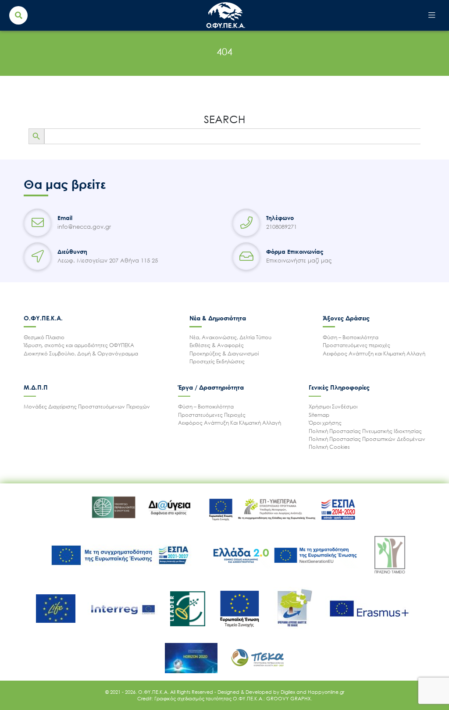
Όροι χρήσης (325, 422)
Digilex (288, 692)
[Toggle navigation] (431, 15)
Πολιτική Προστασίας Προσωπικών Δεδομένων (367, 439)
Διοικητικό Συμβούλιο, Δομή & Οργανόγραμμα (81, 353)
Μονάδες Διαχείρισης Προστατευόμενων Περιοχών (87, 406)
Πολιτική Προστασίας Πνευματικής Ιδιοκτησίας (365, 431)
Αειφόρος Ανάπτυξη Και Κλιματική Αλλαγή (229, 422)
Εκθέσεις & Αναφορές (216, 345)
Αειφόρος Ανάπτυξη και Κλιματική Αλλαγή (374, 353)
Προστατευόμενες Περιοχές (212, 415)
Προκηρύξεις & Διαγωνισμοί (224, 353)
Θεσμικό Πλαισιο (44, 337)
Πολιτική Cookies (329, 447)
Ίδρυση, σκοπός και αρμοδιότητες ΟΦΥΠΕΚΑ (79, 345)
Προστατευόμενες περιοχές (356, 345)
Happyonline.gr (326, 692)
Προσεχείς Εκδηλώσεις (217, 361)
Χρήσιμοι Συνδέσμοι (333, 406)
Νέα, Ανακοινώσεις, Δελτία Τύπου (230, 337)
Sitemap (319, 415)
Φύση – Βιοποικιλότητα (350, 337)
